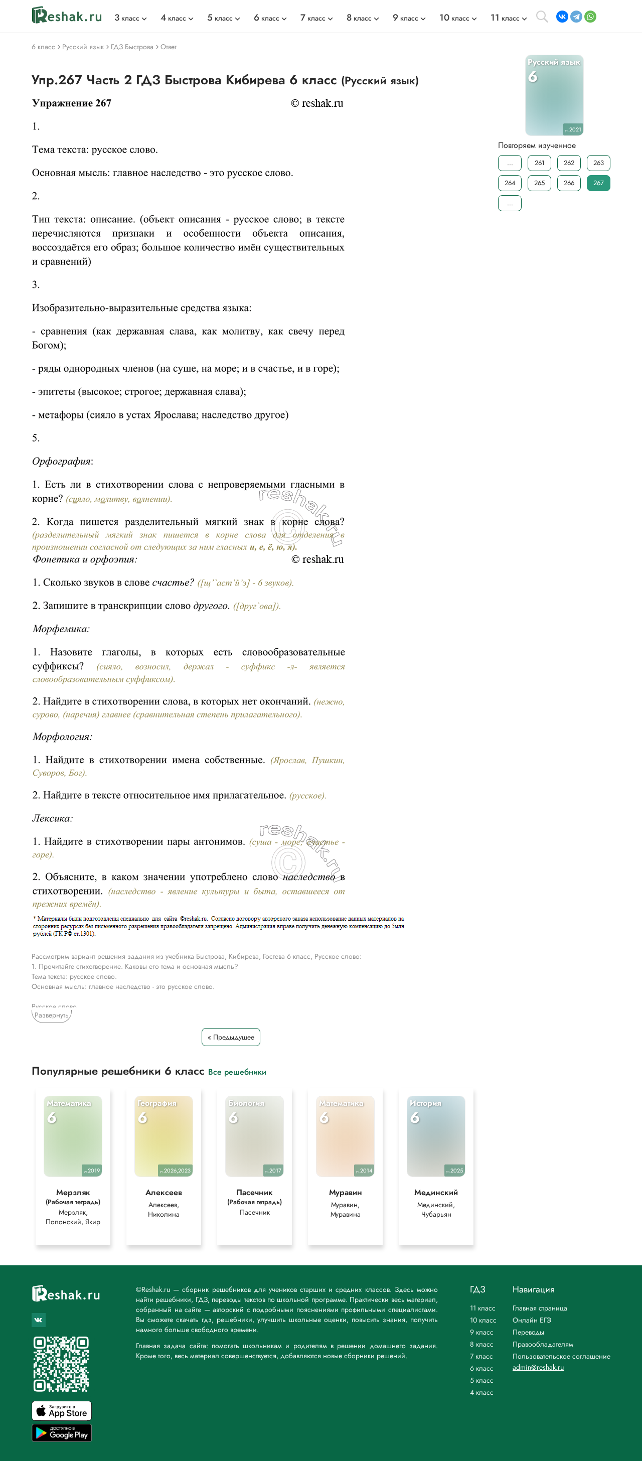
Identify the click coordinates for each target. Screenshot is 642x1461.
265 (539, 183)
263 (598, 163)
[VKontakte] (562, 17)
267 (598, 183)
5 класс (482, 1380)
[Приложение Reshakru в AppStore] (62, 1418)
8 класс (482, 1344)
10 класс (483, 1320)
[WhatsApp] (590, 17)
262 (569, 163)
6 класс (482, 1368)
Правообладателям (543, 1344)
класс (126, 18)
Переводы (528, 1332)
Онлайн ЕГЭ (532, 1320)
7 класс (481, 1356)
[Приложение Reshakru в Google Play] (62, 1439)
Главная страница (540, 1308)
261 (540, 163)
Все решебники (237, 1071)
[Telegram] (576, 17)
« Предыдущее (231, 1037)
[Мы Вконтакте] (39, 1320)
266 (569, 183)
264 (510, 183)
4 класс (482, 1392)
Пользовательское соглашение (561, 1356)
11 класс (483, 1308)
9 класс (482, 1332)
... (510, 163)
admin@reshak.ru (538, 1367)
